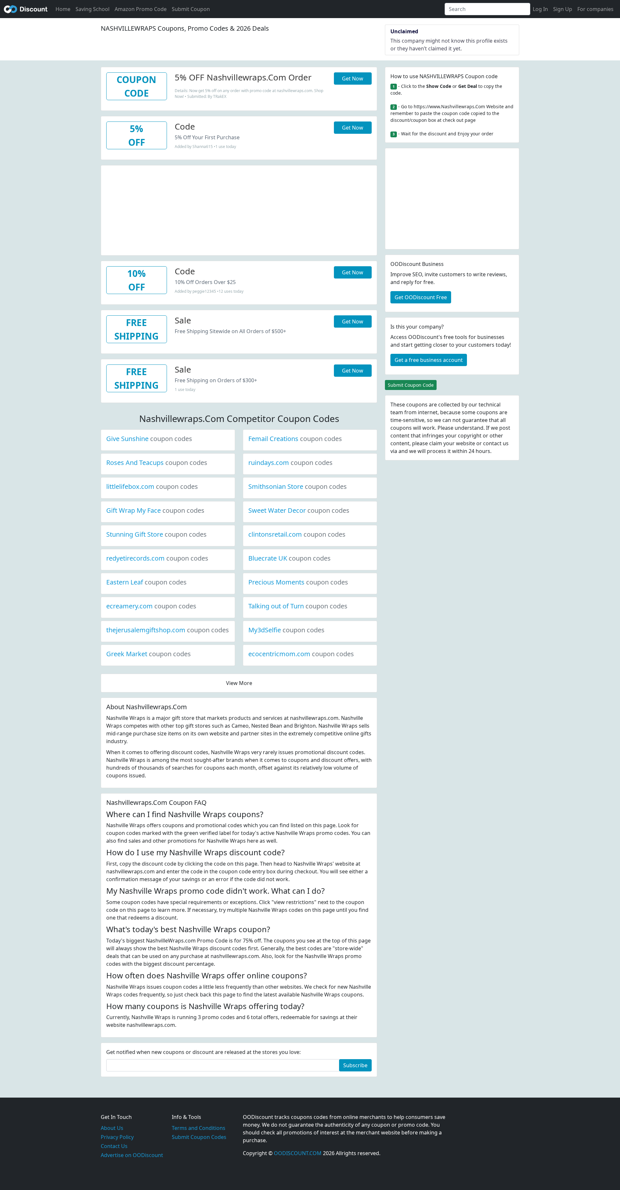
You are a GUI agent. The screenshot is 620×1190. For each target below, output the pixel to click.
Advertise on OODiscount (132, 1155)
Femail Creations (295, 438)
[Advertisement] (238, 210)
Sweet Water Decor (298, 510)
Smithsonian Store (297, 486)
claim (435, 443)
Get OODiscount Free (421, 297)
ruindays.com (290, 462)
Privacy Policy (117, 1137)
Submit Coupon (191, 9)
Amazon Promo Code (141, 9)
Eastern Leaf (146, 582)
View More (239, 683)
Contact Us (114, 1146)
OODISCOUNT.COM (298, 1153)
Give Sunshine (149, 438)
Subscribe (355, 1065)
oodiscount (26, 9)
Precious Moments (298, 582)
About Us (112, 1128)
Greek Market (148, 653)
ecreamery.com (151, 606)
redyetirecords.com (157, 558)
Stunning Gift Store (156, 534)
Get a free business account (429, 359)
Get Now (352, 78)
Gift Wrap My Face (155, 510)
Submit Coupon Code (411, 385)
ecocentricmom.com (301, 653)
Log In (540, 9)
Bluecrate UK (289, 558)
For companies (595, 9)
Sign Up (562, 9)
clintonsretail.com (297, 534)
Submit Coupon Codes (199, 1137)
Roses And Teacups (156, 462)
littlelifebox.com (152, 486)
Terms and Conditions (198, 1128)
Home (63, 9)
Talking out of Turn (297, 606)
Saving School (92, 9)
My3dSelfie (286, 630)
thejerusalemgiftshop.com (167, 630)
